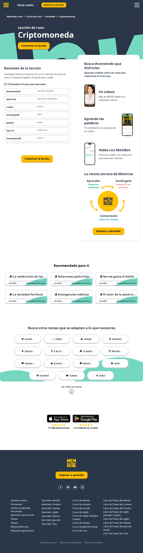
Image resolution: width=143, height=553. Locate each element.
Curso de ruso (33, 16)
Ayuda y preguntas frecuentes (20, 509)
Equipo (14, 522)
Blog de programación (22, 530)
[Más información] (137, 5)
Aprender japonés (51, 520)
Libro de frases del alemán (117, 500)
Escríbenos (16, 504)
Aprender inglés (50, 512)
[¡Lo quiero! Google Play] (86, 418)
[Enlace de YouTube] (75, 487)
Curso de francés (81, 508)
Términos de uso (48, 542)
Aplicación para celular (22, 514)
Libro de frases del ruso (115, 533)
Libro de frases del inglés (116, 518)
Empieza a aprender (108, 231)
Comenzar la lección (33, 45)
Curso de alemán (81, 500)
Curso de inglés (80, 512)
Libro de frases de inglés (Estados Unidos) (116, 513)
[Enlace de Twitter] (68, 487)
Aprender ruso (15, 16)
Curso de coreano (81, 504)
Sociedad (50, 16)
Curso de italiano (81, 522)
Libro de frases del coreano (117, 504)
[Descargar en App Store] (58, 418)
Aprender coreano (51, 504)
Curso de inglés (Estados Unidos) (85, 517)
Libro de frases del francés (117, 508)
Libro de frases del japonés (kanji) (117, 528)
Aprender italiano (51, 516)
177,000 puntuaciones (59, 428)
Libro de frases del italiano (117, 522)
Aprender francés (51, 508)
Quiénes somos (19, 500)
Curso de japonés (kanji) (85, 526)
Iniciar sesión (25, 5)
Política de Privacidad (70, 542)
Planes (14, 518)
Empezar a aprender (54, 4)
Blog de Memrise (19, 526)
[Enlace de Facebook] (60, 487)
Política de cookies (93, 542)
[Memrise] (6, 5)
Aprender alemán (51, 500)
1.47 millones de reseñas (85, 428)
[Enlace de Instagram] (82, 487)
